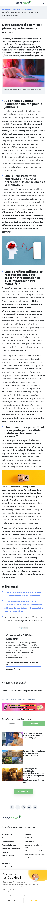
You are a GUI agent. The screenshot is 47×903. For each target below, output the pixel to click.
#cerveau (31, 699)
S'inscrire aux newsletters (34, 851)
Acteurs (12, 724)
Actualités (5, 852)
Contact (28, 858)
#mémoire (22, 699)
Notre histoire (7, 834)
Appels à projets (8, 855)
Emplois (28, 834)
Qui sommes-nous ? (9, 838)
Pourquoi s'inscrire (9, 845)
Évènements (29, 841)
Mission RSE (6, 863)
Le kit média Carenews (10, 867)
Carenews (34, 724)
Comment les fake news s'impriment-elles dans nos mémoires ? (23, 691)
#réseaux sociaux (9, 699)
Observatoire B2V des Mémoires (19, 9)
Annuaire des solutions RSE (33, 846)
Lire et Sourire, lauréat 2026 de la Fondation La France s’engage (33, 735)
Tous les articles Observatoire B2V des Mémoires (22, 663)
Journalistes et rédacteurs (34, 854)
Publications (29, 838)
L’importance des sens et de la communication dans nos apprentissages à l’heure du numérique (24, 604)
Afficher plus (23, 791)
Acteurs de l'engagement (11, 848)
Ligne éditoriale (8, 841)
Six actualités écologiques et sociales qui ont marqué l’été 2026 (34, 753)
